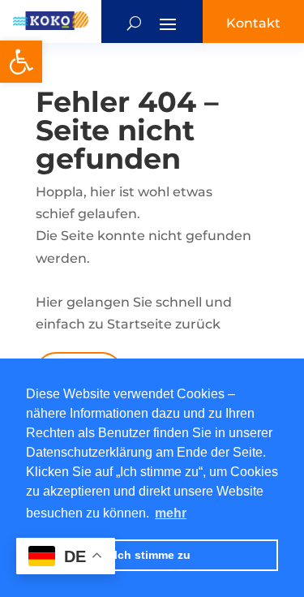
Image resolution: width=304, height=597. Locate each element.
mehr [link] (170, 513)
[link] (21, 62)
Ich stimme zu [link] (152, 554)
